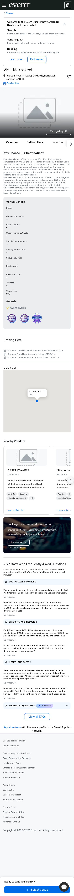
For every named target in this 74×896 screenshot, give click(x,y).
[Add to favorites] (69, 77)
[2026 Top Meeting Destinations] (11, 318)
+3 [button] (32, 498)
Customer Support (12, 795)
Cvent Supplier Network (14, 741)
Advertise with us (11, 822)
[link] (26, 457)
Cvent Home (9, 785)
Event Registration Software (17, 758)
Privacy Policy (10, 807)
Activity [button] (11, 494)
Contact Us (8, 790)
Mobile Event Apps (12, 763)
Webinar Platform (11, 777)
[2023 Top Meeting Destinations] (37, 318)
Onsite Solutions (11, 745)
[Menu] (4, 5)
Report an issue (12, 727)
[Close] (64, 23)
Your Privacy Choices (13, 799)
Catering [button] (23, 494)
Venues (9, 13)
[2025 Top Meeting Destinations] (24, 318)
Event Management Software (17, 753)
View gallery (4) (58, 131)
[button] (37, 401)
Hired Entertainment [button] (17, 498)
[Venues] (67, 5)
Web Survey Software (13, 772)
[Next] (70, 143)
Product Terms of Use (13, 812)
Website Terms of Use (13, 817)
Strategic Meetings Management (19, 768)
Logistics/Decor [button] (64, 498)
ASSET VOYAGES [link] (18, 470)
